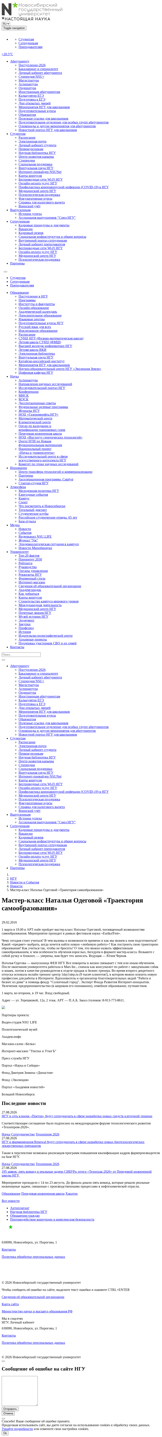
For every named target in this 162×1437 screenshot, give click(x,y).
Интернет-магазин (32, 582)
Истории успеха (30, 214)
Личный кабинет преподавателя (42, 244)
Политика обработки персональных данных (33, 1256)
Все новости (11, 1201)
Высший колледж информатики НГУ (45, 346)
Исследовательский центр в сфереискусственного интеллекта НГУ (43, 458)
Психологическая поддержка (39, 195)
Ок (5, 1433)
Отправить (10, 1409)
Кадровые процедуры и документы (44, 225)
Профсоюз (26, 628)
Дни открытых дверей (35, 103)
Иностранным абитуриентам (39, 92)
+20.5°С (7, 54)
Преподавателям (30, 47)
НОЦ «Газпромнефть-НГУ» (38, 414)
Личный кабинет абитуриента (40, 73)
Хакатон (71, 1193)
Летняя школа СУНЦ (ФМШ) (40, 342)
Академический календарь (38, 311)
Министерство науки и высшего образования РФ (37, 1311)
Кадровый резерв (31, 233)
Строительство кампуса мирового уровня (48, 601)
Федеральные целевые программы (43, 407)
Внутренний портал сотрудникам (43, 240)
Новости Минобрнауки (35, 548)
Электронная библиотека (37, 353)
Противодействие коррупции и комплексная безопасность (52, 1219)
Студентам (26, 39)
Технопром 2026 (47, 1134)
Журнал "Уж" (28, 540)
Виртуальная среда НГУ (36, 168)
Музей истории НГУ (33, 616)
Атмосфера (18, 487)
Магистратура (29, 80)
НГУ (13, 878)
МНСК (24, 395)
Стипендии (27, 160)
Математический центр (35, 418)
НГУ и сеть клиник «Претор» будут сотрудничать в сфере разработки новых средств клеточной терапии (77, 1116)
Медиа (15, 525)
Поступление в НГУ (33, 296)
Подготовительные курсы (37, 111)
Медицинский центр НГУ (37, 191)
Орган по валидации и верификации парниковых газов (42, 428)
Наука (14, 376)
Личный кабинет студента (37, 145)
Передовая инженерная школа (40, 433)
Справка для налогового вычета (42, 202)
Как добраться (29, 593)
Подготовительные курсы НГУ (41, 323)
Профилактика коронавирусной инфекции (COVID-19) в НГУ (64, 187)
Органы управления (33, 571)
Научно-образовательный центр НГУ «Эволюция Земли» (60, 369)
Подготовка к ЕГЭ (32, 99)
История (25, 632)
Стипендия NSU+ (31, 76)
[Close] (3, 1361)
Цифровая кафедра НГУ (36, 372)
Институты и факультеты (37, 304)
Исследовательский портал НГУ (42, 388)
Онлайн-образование (34, 308)
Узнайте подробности (17, 1429)
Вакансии (26, 229)
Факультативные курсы (35, 198)
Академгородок (30, 590)
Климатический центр (35, 422)
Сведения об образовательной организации (50, 586)
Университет (19, 552)
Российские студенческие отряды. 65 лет (48, 517)
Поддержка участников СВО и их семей (48, 643)
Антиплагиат (19, 1208)
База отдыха (27, 521)
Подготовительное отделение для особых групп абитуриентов (64, 122)
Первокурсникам (31, 149)
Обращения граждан (25, 1215)
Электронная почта (32, 141)
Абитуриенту (19, 61)
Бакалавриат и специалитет (38, 69)
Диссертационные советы (37, 403)
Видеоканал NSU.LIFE (35, 536)
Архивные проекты (33, 639)
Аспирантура (28, 84)
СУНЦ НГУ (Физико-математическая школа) (51, 338)
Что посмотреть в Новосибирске (42, 506)
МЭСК (23, 399)
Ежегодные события (33, 494)
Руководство (28, 567)
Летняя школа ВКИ (32, 350)
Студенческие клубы (34, 513)
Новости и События (24, 882)
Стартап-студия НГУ (34, 483)
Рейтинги (25, 563)
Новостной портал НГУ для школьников (48, 130)
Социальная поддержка (35, 164)
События (25, 532)
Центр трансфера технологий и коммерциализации (55, 471)
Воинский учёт (29, 206)
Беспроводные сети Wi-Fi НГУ (41, 179)
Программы (27, 300)
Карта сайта (10, 1304)
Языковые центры (32, 319)
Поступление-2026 (32, 65)
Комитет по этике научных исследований (48, 464)
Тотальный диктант (33, 510)
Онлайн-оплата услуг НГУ (38, 183)
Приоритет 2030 (30, 559)
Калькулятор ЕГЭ (31, 95)
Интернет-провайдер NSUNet (40, 172)
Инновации (18, 468)
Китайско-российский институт (42, 361)
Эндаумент (26, 620)
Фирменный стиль (32, 578)
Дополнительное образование (40, 315)
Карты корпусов (30, 175)
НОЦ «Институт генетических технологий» (50, 437)
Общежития (27, 114)
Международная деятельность (40, 605)
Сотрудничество (23, 1134)
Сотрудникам (28, 43)
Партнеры (17, 263)
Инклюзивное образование (38, 330)
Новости (25, 529)
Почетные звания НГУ (35, 613)
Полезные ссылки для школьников (43, 118)
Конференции (29, 391)
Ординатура (27, 88)
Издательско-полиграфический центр (46, 635)
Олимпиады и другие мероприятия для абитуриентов (57, 126)
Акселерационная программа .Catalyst (46, 479)
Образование (19, 292)
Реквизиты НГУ (30, 574)
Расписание (27, 137)
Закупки (25, 624)
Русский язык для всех (35, 327)
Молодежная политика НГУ (39, 491)
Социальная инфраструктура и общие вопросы (52, 236)
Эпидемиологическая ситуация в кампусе (49, 544)
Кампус (24, 498)
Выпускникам (20, 210)
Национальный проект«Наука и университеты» (37, 450)
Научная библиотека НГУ (37, 153)
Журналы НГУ (29, 411)
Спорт (23, 502)
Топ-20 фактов (29, 555)
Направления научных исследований (45, 384)
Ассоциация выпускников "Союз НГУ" (47, 217)
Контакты (17, 647)
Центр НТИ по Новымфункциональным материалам (40, 443)
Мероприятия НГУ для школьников (44, 107)
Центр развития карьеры (36, 156)
